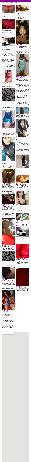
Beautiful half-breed (6, 82)
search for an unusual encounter (22, 237)
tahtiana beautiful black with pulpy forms (21, 13)
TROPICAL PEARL (5, 310)
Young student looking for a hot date (22, 206)
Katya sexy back (19, 44)
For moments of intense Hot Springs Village (21, 77)
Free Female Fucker (19, 286)
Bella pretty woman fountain (7, 128)
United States (6, 2)
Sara (3, 29)
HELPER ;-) (18, 183)
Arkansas (10, 2)
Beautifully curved (5, 245)
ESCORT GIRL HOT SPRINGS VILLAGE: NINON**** (7, 47)
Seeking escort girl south (20, 220)
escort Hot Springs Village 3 (7, 161)
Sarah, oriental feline (20, 114)
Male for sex (4, 261)
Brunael (3, 14)
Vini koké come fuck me (6, 183)
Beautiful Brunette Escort (21, 258)
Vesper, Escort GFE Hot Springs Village (8, 205)
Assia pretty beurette (6, 279)
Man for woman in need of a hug (8, 101)
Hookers (3, 2)
